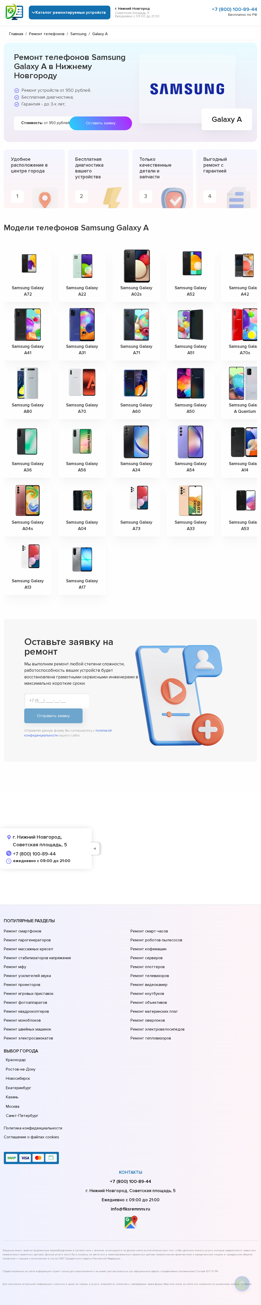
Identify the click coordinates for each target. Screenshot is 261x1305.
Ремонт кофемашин (148, 949)
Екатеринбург (18, 1087)
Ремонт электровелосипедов (157, 1029)
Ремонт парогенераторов (27, 940)
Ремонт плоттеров (147, 966)
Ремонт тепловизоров (150, 1038)
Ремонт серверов (146, 957)
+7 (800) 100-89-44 (234, 9)
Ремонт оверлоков (147, 1020)
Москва (12, 1106)
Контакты (130, 1172)
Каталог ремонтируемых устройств (70, 12)
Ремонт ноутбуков (147, 993)
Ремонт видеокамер (148, 984)
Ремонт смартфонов (22, 931)
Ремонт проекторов (22, 984)
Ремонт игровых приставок (29, 993)
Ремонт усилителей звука (27, 975)
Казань (12, 1097)
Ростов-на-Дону (20, 1069)
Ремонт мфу (15, 966)
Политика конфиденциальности (33, 1128)
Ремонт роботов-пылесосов (156, 940)
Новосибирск (18, 1078)
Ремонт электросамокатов (28, 1038)
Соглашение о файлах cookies (31, 1137)
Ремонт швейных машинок (27, 1029)
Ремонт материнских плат (154, 1011)
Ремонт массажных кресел (28, 949)
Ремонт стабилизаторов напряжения (37, 957)
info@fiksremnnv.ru (130, 1209)
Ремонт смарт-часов (149, 931)
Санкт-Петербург (22, 1115)
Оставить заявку (100, 123)
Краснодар (16, 1059)
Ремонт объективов (148, 1002)
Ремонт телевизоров (149, 975)
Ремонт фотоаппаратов (25, 1002)
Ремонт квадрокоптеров (26, 1011)
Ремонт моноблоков (22, 1020)
